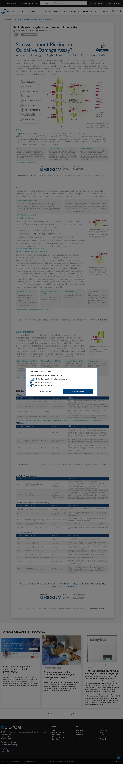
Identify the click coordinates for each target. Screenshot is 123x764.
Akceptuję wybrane (45, 391)
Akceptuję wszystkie (78, 391)
